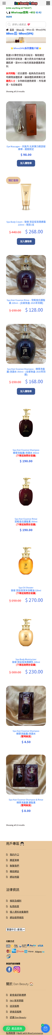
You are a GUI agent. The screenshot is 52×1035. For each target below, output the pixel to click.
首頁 (12, 29)
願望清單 (14, 860)
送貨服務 (14, 1006)
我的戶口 (14, 854)
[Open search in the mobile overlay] (26, 24)
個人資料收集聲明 (19, 911)
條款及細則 (15, 900)
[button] (45, 1028)
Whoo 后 (20, 29)
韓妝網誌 (14, 871)
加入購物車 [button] (26, 163)
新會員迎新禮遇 (18, 994)
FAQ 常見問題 (16, 1000)
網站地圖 (14, 876)
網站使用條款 (17, 917)
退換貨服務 (15, 1011)
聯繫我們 (14, 865)
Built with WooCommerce (30, 1033)
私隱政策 (14, 906)
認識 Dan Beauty (18, 1017)
